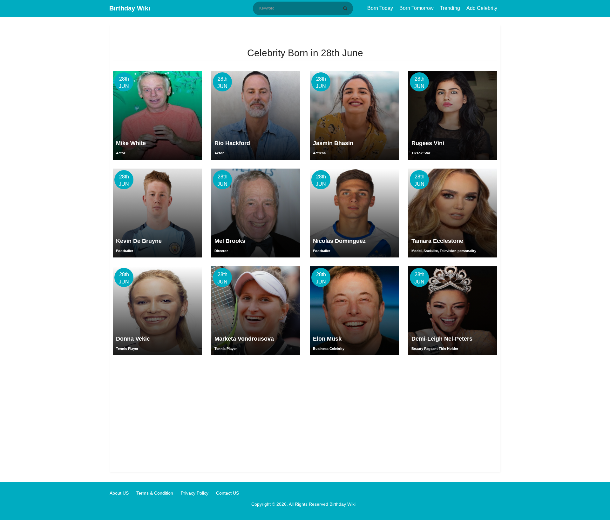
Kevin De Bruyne (139, 241)
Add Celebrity (481, 8)
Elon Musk (327, 339)
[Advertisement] (305, 411)
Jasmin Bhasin (333, 143)
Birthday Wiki (129, 8)
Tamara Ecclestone (437, 241)
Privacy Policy (194, 493)
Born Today (380, 8)
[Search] (346, 8)
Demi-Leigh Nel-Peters (441, 339)
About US (119, 493)
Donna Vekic (133, 339)
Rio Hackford (232, 143)
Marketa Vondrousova (244, 339)
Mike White (131, 143)
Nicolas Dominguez (339, 241)
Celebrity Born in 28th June (305, 53)
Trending (450, 8)
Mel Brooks (229, 241)
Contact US (227, 493)
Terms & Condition (154, 493)
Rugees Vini (427, 143)
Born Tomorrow (416, 8)
